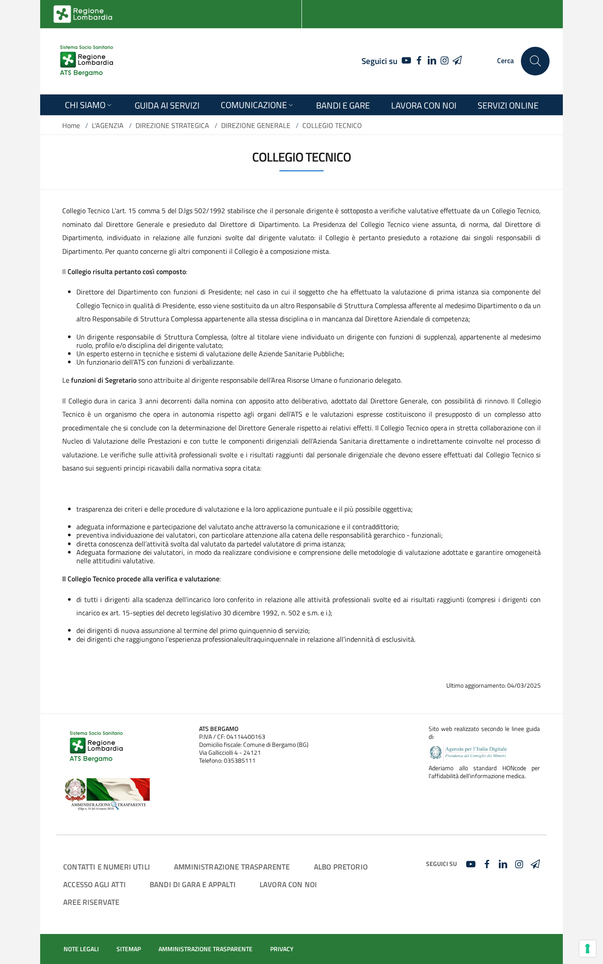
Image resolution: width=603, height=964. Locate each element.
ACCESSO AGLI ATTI (94, 884)
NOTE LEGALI (81, 949)
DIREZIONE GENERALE (255, 125)
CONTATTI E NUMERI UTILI (106, 867)
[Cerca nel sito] (535, 61)
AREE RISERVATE (91, 902)
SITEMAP (129, 949)
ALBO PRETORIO (341, 867)
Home (71, 125)
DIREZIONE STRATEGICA (172, 125)
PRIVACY (282, 949)
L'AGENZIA (108, 125)
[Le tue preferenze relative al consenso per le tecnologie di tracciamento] (587, 948)
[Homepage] (86, 61)
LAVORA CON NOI (288, 884)
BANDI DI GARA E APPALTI (193, 884)
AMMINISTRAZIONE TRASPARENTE (232, 867)
